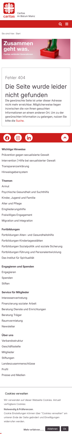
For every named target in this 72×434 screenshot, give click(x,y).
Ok (64, 428)
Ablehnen (52, 428)
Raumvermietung (12, 320)
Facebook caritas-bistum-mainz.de (7, 137)
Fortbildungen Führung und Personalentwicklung (31, 252)
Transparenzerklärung (15, 166)
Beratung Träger (12, 315)
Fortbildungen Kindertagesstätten (22, 240)
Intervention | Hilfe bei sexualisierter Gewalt (28, 160)
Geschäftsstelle (11, 346)
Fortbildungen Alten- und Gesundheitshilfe (28, 235)
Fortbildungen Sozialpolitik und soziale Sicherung (32, 246)
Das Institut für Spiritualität (18, 257)
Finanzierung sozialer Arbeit (19, 303)
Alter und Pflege (12, 203)
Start (18, 33)
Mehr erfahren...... (34, 429)
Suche (20, 120)
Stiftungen (8, 357)
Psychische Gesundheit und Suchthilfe (25, 192)
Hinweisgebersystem (15, 172)
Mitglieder (8, 352)
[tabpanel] (36, 49)
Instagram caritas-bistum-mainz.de (18, 137)
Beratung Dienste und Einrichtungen (24, 309)
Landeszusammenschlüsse (18, 363)
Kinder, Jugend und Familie (18, 197)
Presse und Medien (13, 375)
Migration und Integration (17, 220)
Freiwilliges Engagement (17, 214)
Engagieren (9, 272)
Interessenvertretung (14, 297)
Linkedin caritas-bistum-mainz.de (29, 137)
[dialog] (37, 415)
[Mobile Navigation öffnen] (67, 24)
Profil (5, 369)
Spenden (7, 277)
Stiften (6, 283)
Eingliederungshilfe (14, 209)
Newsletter (8, 326)
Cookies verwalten (16, 393)
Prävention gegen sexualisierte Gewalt (25, 154)
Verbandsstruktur (12, 340)
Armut (5, 186)
